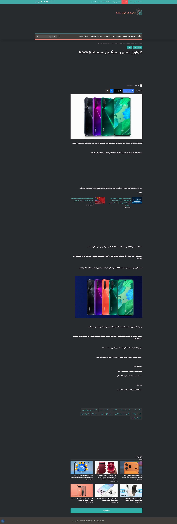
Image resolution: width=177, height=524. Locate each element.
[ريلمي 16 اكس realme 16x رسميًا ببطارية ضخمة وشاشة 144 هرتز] (131, 490)
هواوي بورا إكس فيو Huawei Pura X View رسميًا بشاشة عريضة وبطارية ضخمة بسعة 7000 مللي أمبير (107, 477)
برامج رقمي (117, 36)
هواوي (129, 47)
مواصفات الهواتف (96, 36)
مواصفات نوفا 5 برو (121, 414)
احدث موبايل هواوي (89, 410)
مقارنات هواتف (83, 36)
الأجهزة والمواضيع (129, 36)
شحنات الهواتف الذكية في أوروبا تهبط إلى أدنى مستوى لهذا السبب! (132, 476)
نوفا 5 (94, 414)
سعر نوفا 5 (136, 414)
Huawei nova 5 (125, 410)
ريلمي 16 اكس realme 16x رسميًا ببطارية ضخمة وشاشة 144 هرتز (133, 499)
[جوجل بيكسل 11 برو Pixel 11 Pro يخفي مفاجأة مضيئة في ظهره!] (82, 490)
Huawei (137, 410)
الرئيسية (139, 43)
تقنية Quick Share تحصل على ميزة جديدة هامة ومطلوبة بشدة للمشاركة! (82, 476)
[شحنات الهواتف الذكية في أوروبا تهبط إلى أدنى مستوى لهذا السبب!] (131, 467)
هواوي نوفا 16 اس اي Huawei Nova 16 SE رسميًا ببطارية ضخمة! (107, 499)
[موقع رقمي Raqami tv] (129, 11)
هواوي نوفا (136, 418)
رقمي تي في (75, 521)
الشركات (107, 36)
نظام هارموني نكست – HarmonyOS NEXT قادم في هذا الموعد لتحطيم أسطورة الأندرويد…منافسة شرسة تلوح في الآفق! (120, 202)
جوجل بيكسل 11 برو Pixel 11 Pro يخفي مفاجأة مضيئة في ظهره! (82, 499)
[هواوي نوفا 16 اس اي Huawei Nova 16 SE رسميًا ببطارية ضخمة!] (106, 490)
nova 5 (114, 410)
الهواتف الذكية (122, 43)
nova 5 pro (103, 410)
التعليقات (106, 510)
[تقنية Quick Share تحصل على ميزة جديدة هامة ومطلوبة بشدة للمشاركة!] (82, 467)
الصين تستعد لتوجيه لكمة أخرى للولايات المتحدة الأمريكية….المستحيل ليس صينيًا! (82, 200)
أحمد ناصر (137, 86)
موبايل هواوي (105, 414)
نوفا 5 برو (84, 414)
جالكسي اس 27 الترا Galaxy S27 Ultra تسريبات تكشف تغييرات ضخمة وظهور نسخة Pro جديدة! (97, 2)
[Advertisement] (70, 19)
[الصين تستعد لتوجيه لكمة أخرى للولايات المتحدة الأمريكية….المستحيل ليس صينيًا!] (100, 200)
